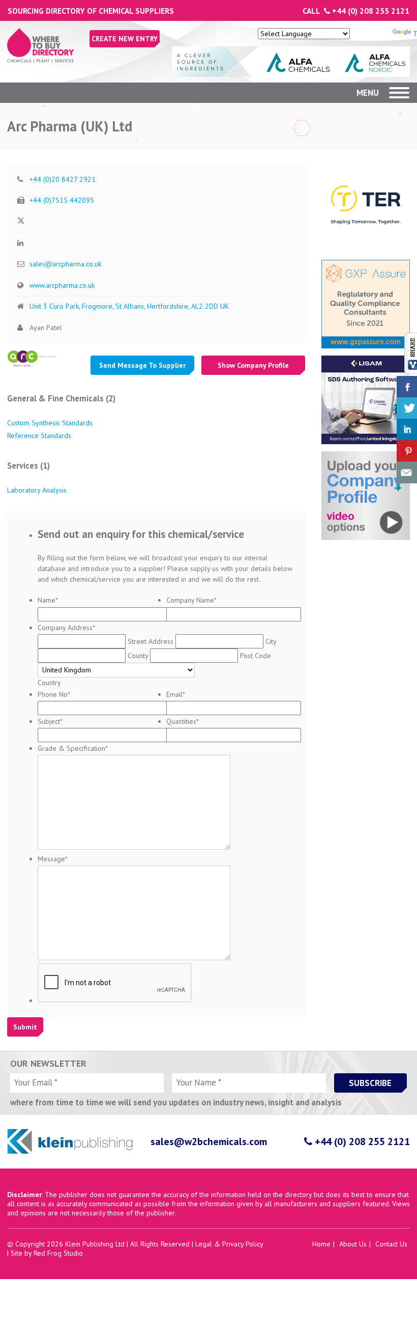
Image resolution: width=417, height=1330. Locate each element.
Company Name (191, 600)
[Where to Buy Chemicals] (40, 60)
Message (53, 858)
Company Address (66, 627)
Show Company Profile (253, 365)
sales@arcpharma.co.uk (65, 263)
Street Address (150, 641)
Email (175, 694)
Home (321, 1243)
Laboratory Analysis (37, 490)
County (138, 655)
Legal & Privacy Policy (229, 1243)
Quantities (182, 721)
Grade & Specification (73, 748)
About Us (353, 1243)
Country (49, 682)
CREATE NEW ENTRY (125, 38)
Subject (50, 721)
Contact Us (391, 1243)
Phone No (54, 694)
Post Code (255, 655)
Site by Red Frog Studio (47, 1253)
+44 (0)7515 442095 (61, 200)
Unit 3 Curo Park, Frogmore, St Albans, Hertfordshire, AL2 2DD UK (129, 306)
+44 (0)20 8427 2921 (62, 179)
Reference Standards (39, 435)
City (270, 641)
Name (48, 600)
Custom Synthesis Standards (50, 422)
